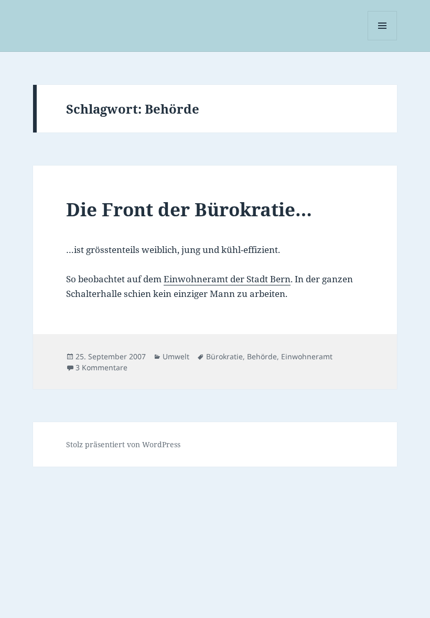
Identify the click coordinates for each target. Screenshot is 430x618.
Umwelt (176, 356)
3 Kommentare (101, 367)
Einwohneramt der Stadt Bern (227, 279)
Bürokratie (224, 356)
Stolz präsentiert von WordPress (123, 444)
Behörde (262, 356)
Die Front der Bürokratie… (189, 209)
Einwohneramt (306, 356)
